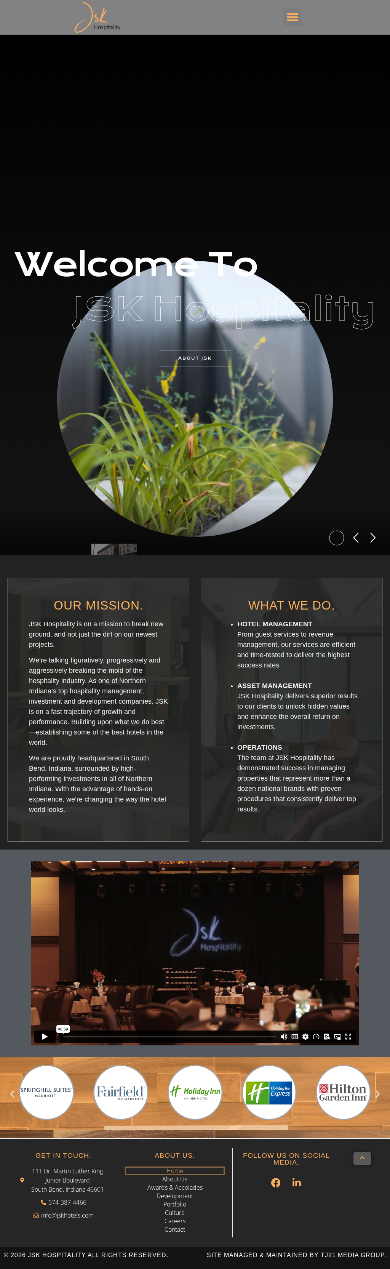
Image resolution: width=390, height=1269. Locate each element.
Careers (175, 1221)
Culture (175, 1212)
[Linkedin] (296, 1182)
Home (174, 1171)
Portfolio (174, 1204)
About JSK (195, 358)
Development (175, 1196)
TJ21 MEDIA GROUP (352, 1255)
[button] (292, 17)
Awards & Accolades (175, 1187)
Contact (175, 1229)
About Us (174, 1179)
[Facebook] (275, 1182)
